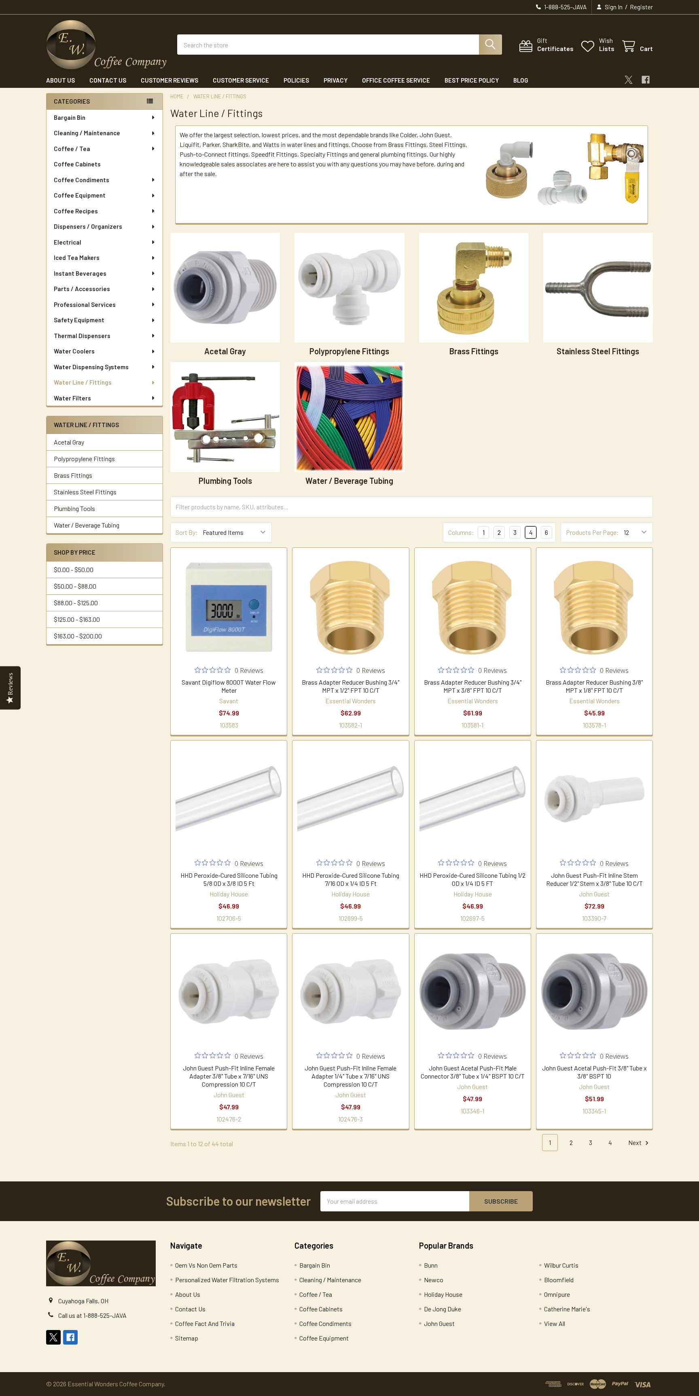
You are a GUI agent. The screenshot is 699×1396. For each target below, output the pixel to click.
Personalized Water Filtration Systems (227, 1279)
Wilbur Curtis (561, 1265)
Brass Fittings (73, 475)
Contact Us (107, 80)
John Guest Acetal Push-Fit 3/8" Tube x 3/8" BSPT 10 (594, 1072)
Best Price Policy (472, 80)
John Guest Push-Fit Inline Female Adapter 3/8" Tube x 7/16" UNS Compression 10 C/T (229, 1076)
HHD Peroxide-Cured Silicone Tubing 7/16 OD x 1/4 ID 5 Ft (350, 879)
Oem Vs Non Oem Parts (206, 1265)
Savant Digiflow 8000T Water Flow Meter (229, 686)
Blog (520, 80)
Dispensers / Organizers (88, 226)
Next (635, 1142)
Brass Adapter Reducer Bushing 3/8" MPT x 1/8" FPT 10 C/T (594, 686)
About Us (60, 80)
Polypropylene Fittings (84, 458)
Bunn (431, 1265)
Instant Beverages (80, 273)
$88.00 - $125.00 (76, 602)
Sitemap (186, 1338)
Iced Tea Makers (77, 257)
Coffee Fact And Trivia (205, 1323)
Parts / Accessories (82, 288)
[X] (628, 79)
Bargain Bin (69, 117)
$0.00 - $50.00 (73, 569)
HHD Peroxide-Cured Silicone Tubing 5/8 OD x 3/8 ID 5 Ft (228, 879)
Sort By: (187, 532)
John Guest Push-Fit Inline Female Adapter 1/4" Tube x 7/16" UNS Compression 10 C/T (350, 1076)
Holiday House (443, 1294)
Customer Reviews (169, 80)
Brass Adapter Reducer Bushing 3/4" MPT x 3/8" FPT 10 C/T (472, 686)
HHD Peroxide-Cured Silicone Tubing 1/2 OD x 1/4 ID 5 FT (472, 879)
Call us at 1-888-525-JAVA (92, 1315)
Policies (296, 80)
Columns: (461, 532)
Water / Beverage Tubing (86, 525)
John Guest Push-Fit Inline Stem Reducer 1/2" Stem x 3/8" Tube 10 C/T (594, 879)
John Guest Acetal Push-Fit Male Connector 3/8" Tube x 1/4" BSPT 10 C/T (473, 1072)
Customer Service (241, 80)
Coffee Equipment (80, 195)
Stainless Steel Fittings (85, 492)
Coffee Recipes (76, 211)
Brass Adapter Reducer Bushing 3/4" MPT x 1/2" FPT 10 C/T (350, 686)
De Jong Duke (442, 1309)
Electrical (67, 242)
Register (641, 7)
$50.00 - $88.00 (75, 586)
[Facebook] (645, 79)
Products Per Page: (592, 532)
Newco (433, 1279)
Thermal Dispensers (82, 335)
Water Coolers (74, 351)
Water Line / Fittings (83, 382)
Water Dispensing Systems (91, 366)
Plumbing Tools (74, 508)
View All (554, 1323)
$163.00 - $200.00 (78, 636)
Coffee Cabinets (77, 164)
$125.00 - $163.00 (77, 619)
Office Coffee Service (396, 80)
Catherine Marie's (567, 1309)
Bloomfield (559, 1279)
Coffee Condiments (81, 179)
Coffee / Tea (72, 148)
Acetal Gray (69, 442)
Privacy (335, 80)
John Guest (439, 1323)
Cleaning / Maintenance (87, 132)
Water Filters (72, 398)
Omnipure (557, 1294)
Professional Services (85, 304)
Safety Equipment (79, 319)
